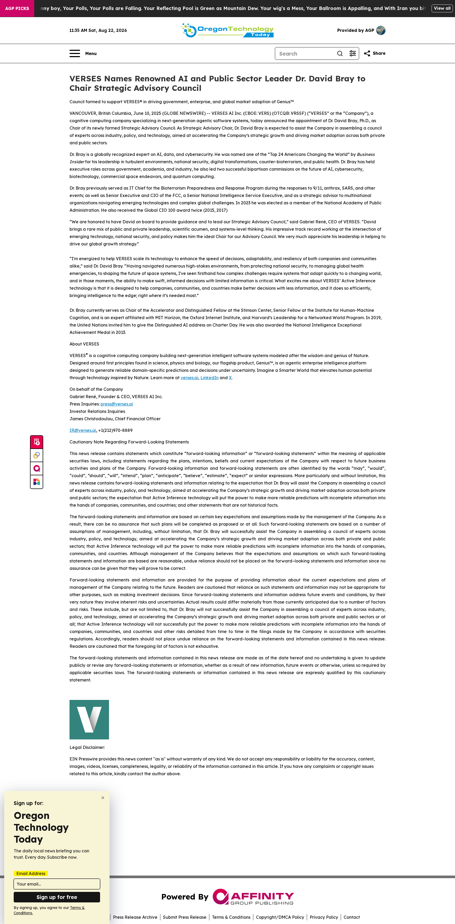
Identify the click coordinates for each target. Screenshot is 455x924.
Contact (352, 917)
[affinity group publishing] (37, 468)
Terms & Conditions (231, 917)
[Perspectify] (37, 455)
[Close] (102, 797)
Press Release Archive (135, 917)
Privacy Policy (324, 917)
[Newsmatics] (37, 481)
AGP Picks (17, 8)
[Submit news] (37, 442)
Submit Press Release (184, 917)
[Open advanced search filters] (352, 53)
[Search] (340, 53)
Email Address (30, 873)
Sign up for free (57, 897)
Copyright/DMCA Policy (280, 917)
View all (442, 8)
